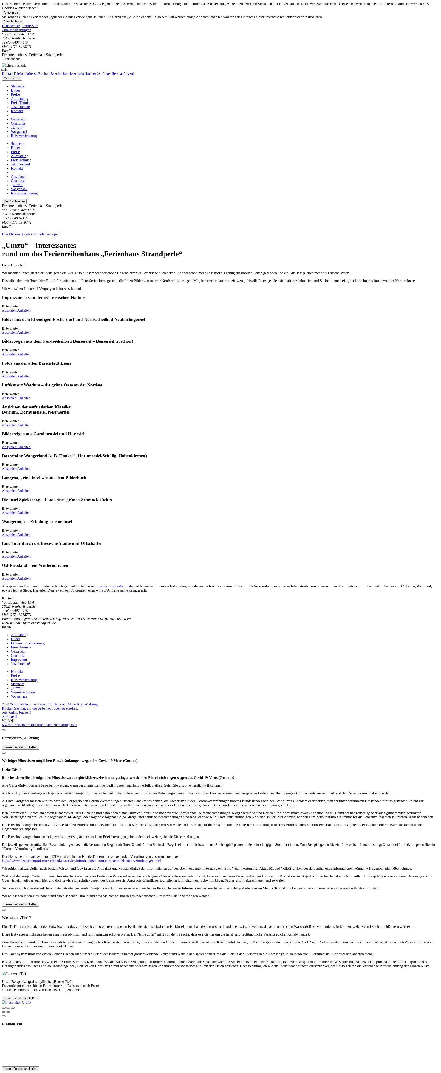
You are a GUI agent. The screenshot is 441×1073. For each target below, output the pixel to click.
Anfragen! (9, 716)
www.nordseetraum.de (116, 586)
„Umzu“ (17, 127)
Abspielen (9, 310)
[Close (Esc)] (4, 1008)
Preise (15, 94)
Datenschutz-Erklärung (28, 643)
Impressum (30, 26)
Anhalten (24, 310)
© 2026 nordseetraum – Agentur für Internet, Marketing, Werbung (50, 704)
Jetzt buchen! (20, 107)
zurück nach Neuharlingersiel (56, 725)
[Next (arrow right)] (8, 1012)
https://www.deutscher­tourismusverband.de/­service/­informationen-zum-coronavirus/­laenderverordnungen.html (81, 861)
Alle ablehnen (13, 21)
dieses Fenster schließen (20, 747)
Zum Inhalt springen (16, 30)
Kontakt (17, 111)
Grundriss (18, 123)
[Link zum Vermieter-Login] (16, 1002)
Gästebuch (18, 119)
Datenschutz (11, 26)
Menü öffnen (12, 78)
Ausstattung (19, 99)
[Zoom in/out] (13, 1008)
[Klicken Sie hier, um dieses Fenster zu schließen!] (4, 730)
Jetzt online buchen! (16, 712)
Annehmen (11, 12)
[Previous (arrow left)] (4, 1012)
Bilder (15, 90)
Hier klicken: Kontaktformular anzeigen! (31, 234)
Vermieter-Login (23, 692)
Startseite (17, 86)
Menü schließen (14, 201)
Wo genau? (19, 132)
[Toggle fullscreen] (8, 1008)
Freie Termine (21, 103)
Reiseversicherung (24, 136)
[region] (220, 30)
